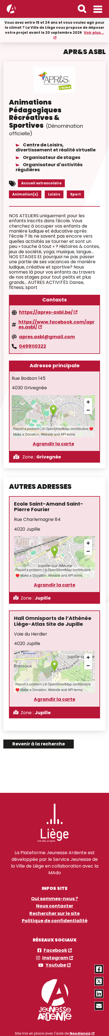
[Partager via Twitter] (98, 981)
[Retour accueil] (11, 8)
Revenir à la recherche (38, 744)
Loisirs (54, 194)
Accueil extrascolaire (41, 183)
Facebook (55, 950)
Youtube (56, 965)
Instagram (55, 957)
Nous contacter (54, 906)
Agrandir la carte (53, 443)
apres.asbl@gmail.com (47, 336)
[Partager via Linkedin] (98, 993)
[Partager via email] (98, 1005)
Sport (75, 194)
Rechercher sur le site (54, 913)
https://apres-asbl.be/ (46, 312)
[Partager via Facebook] (98, 969)
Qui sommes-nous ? (54, 898)
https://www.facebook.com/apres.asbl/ (56, 325)
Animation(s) (25, 194)
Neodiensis (80, 1033)
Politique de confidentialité (54, 920)
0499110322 (32, 346)
